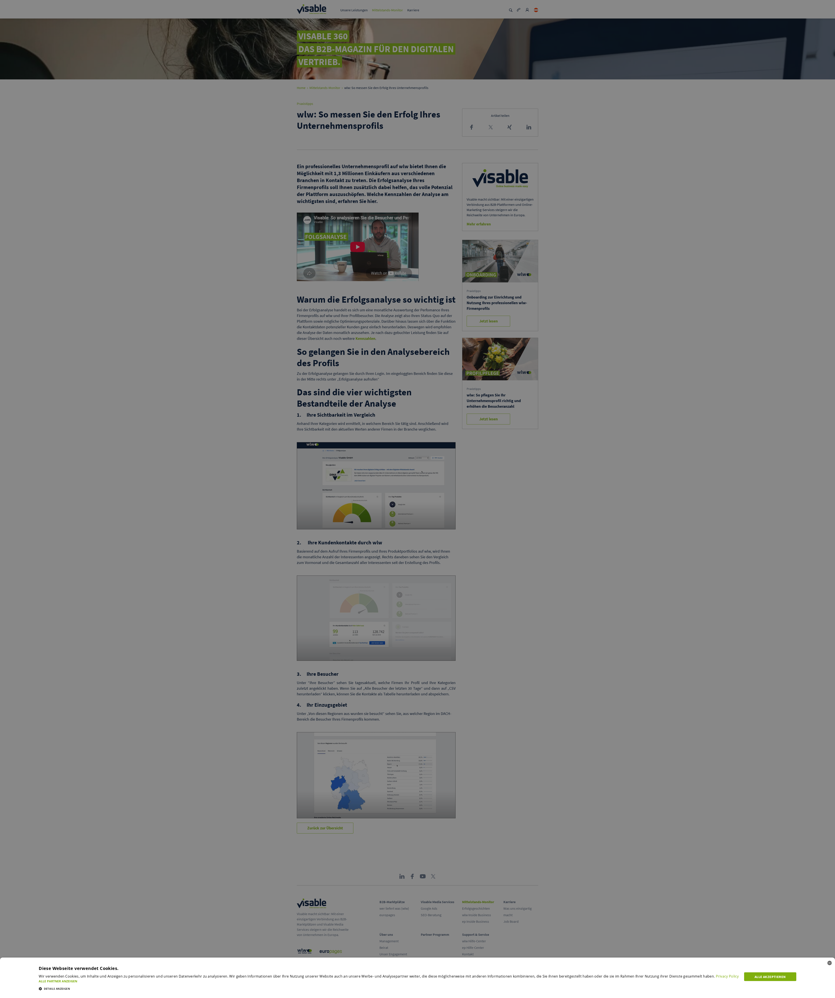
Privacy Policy (727, 976)
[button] (389, 981)
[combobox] (829, 963)
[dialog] (417, 978)
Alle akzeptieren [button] (770, 977)
